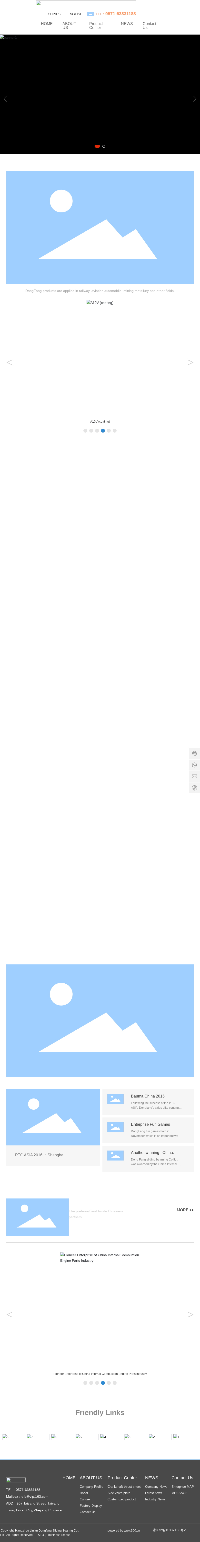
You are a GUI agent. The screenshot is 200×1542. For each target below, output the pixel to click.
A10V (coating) (100, 421)
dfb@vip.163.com (35, 1496)
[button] (97, 146)
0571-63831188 (28, 1490)
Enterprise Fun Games (150, 1124)
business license (59, 1535)
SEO (41, 1535)
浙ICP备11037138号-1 (170, 1530)
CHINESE (55, 14)
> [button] (190, 362)
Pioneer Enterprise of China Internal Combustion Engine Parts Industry (100, 1374)
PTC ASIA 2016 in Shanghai (39, 1155)
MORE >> (185, 1210)
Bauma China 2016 (148, 1096)
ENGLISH (75, 14)
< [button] (9, 362)
